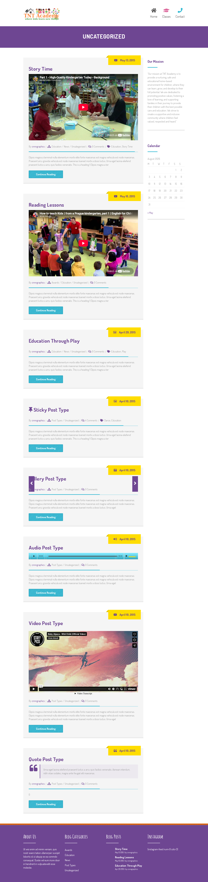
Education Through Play (54, 340)
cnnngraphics (38, 146)
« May (150, 212)
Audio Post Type (46, 547)
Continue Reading (46, 174)
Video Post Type (46, 623)
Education (56, 146)
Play (124, 351)
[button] (135, 484)
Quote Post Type (46, 759)
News (66, 146)
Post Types (57, 420)
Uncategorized (78, 146)
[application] (83, 556)
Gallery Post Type (47, 478)
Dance (107, 420)
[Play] (33, 556)
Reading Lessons (46, 204)
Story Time (41, 68)
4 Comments (91, 420)
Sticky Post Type (51, 409)
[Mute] (126, 556)
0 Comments (98, 146)
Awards (55, 282)
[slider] (133, 556)
